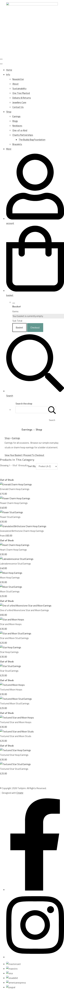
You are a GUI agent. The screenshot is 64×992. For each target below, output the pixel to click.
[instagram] (35, 957)
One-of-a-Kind (19, 130)
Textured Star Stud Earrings (14, 769)
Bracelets (17, 144)
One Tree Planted (21, 93)
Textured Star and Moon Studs (15, 736)
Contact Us (18, 107)
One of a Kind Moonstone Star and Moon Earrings (24, 610)
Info (8, 74)
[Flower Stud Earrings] (11, 512)
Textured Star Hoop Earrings (14, 755)
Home (9, 70)
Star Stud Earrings (9, 671)
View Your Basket (13, 455)
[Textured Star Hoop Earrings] (15, 750)
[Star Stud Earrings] (10, 666)
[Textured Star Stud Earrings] (15, 764)
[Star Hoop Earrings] (10, 647)
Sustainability (19, 88)
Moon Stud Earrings (10, 591)
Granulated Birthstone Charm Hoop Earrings (22, 531)
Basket (19, 327)
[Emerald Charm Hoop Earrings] (16, 484)
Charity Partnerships (22, 135)
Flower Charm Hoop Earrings (14, 503)
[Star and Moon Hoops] (12, 619)
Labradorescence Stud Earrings (15, 563)
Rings (15, 121)
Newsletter (18, 79)
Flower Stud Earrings (10, 517)
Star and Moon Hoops (11, 624)
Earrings (16, 116)
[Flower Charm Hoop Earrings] (15, 498)
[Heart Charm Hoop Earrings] (14, 545)
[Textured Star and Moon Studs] (17, 731)
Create (19, 793)
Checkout (35, 327)
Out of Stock (7, 479)
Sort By (32, 466)
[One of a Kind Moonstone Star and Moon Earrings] (25, 605)
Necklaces (17, 125)
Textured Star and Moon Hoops (15, 722)
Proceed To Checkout (33, 455)
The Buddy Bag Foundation (32, 139)
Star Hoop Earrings (9, 652)
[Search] (52, 409)
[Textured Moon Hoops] (12, 685)
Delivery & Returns (21, 98)
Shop (8, 112)
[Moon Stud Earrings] (11, 587)
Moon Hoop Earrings (10, 577)
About (15, 84)
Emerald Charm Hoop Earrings (14, 489)
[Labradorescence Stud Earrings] (16, 559)
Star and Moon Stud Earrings (14, 638)
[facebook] (35, 889)
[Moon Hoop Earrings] (11, 573)
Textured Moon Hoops (11, 689)
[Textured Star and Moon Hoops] (17, 717)
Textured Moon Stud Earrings (14, 703)
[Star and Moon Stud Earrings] (15, 633)
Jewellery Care (19, 102)
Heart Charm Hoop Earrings (13, 549)
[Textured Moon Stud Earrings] (16, 699)
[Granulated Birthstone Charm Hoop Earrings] (23, 526)
